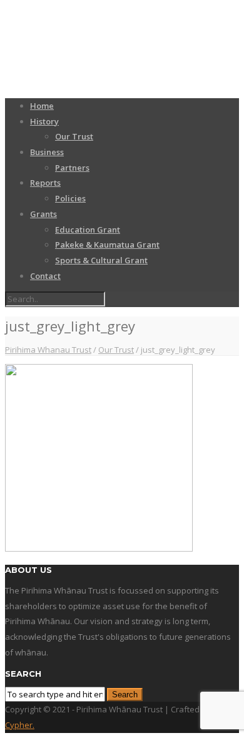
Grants (43, 214)
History (44, 121)
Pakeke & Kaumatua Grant (107, 244)
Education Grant (87, 229)
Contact (45, 275)
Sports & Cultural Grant (101, 260)
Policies (70, 198)
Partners (72, 167)
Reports (45, 182)
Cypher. (19, 724)
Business (47, 152)
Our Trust (74, 136)
